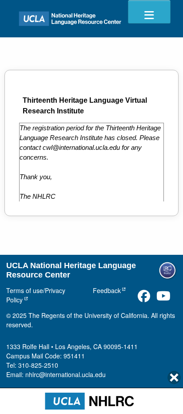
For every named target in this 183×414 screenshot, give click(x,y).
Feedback (107, 290)
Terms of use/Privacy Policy (35, 295)
